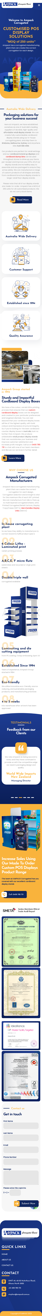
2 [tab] (16, 797)
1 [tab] (12, 797)
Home (5, 1254)
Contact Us (7, 1265)
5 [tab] (28, 797)
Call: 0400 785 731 (16, 894)
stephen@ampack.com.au (18, 1294)
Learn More (15, 458)
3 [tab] (20, 797)
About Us (6, 1260)
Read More (23, 200)
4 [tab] (24, 797)
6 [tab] (32, 797)
